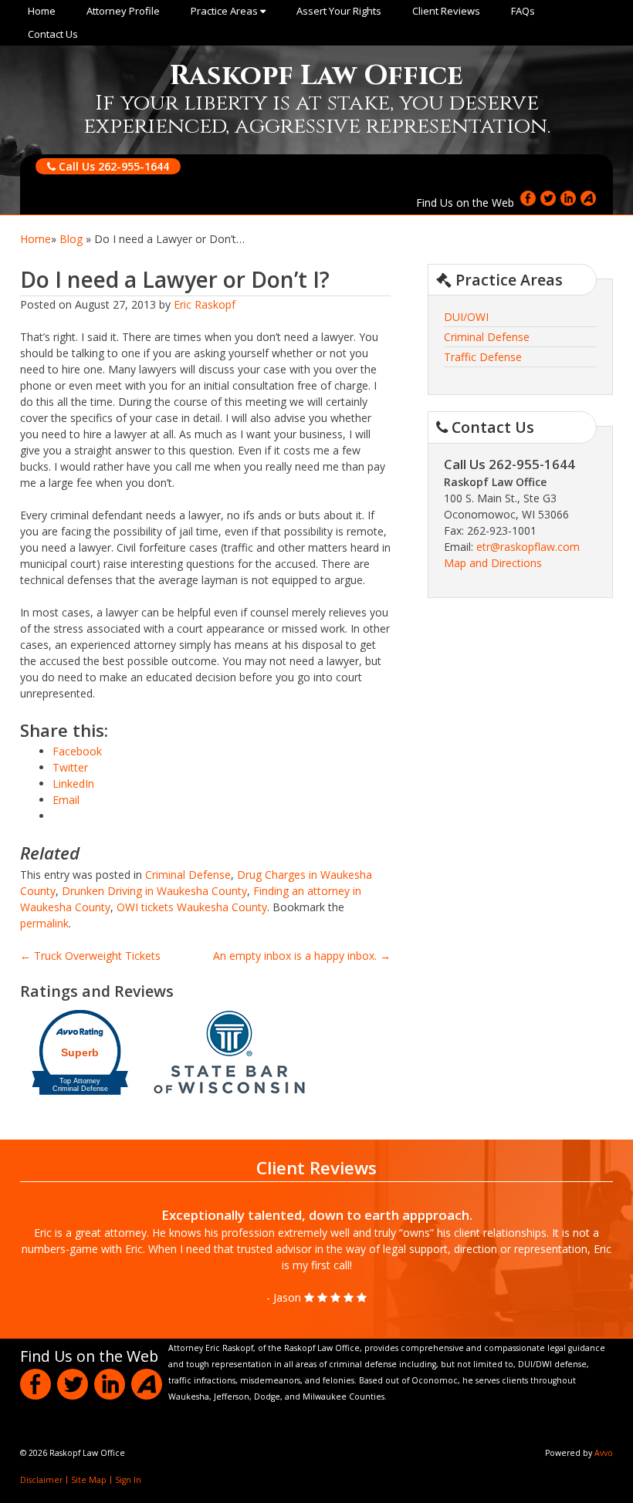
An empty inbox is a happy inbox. (302, 955)
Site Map (89, 1479)
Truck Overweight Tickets (90, 955)
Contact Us (53, 34)
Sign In (128, 1479)
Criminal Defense (188, 874)
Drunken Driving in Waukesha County (154, 890)
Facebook (528, 198)
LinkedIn (568, 198)
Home (42, 11)
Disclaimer (41, 1479)
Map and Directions (493, 563)
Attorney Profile (123, 11)
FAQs (523, 11)
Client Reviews (446, 11)
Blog (71, 238)
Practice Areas (225, 11)
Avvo (588, 198)
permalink (44, 923)
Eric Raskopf (204, 304)
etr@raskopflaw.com (528, 546)
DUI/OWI (466, 316)
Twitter (548, 198)
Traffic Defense (483, 357)
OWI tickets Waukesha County (192, 907)
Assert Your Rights (338, 11)
